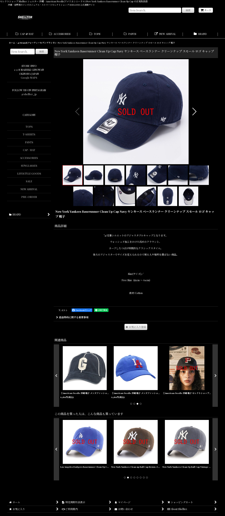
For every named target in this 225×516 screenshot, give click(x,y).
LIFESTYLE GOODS (29, 173)
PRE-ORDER (29, 197)
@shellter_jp (29, 94)
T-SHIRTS (29, 134)
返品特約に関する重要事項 (73, 317)
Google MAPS (29, 77)
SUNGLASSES (29, 165)
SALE (29, 181)
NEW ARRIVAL (29, 189)
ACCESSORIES (29, 158)
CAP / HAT (29, 150)
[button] (77, 111)
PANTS (29, 142)
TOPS (29, 126)
